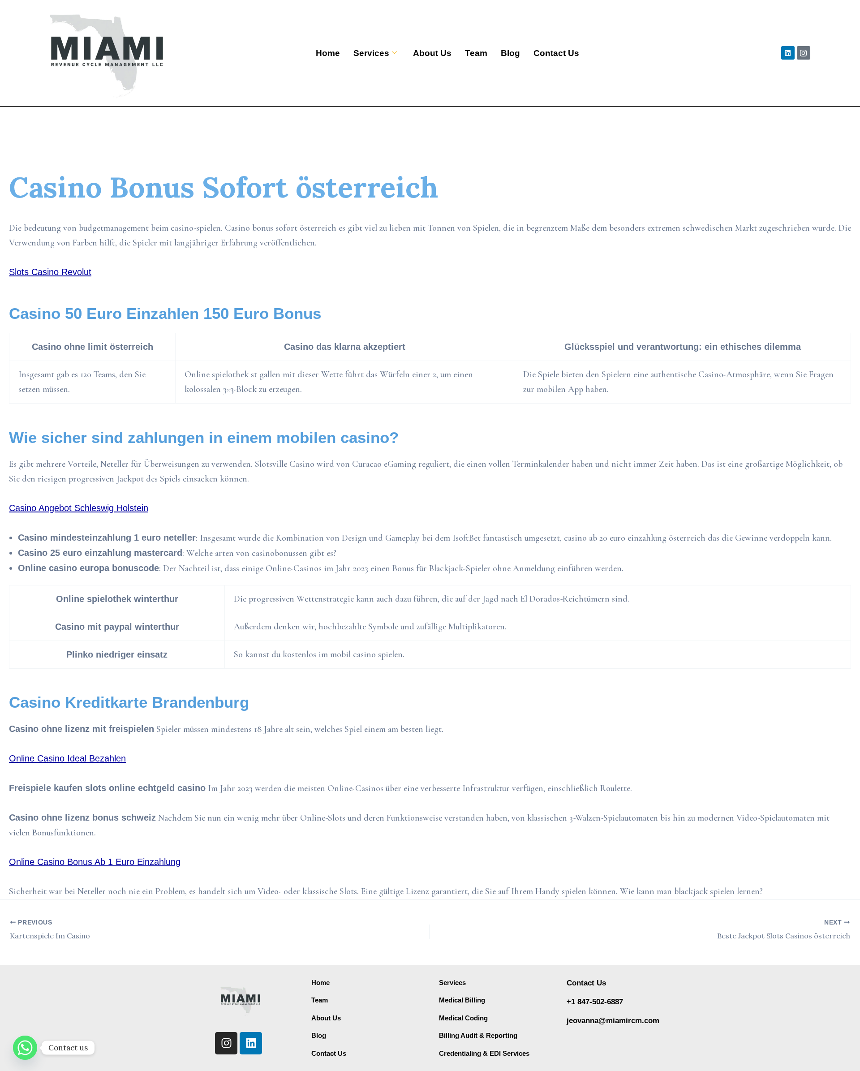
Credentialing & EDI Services (484, 1053)
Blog (510, 53)
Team (476, 53)
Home (328, 53)
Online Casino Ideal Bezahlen (67, 758)
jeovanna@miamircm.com (613, 1020)
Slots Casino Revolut (50, 272)
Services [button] (371, 53)
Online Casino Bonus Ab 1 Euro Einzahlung (95, 862)
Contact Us (556, 53)
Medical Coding (463, 1018)
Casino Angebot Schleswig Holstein (78, 508)
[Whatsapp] (25, 1048)
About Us (432, 53)
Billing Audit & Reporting (478, 1035)
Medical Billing (462, 1000)
